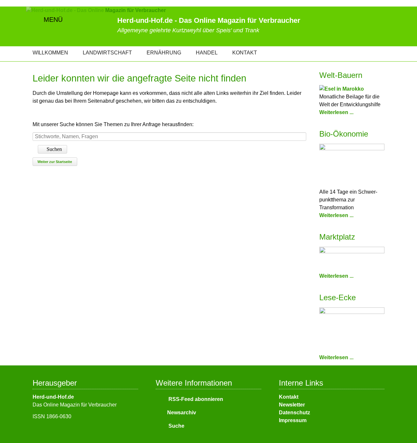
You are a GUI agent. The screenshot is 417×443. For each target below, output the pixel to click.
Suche (175, 426)
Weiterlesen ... (336, 112)
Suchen (54, 149)
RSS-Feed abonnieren (195, 399)
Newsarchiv (181, 412)
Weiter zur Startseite (54, 162)
